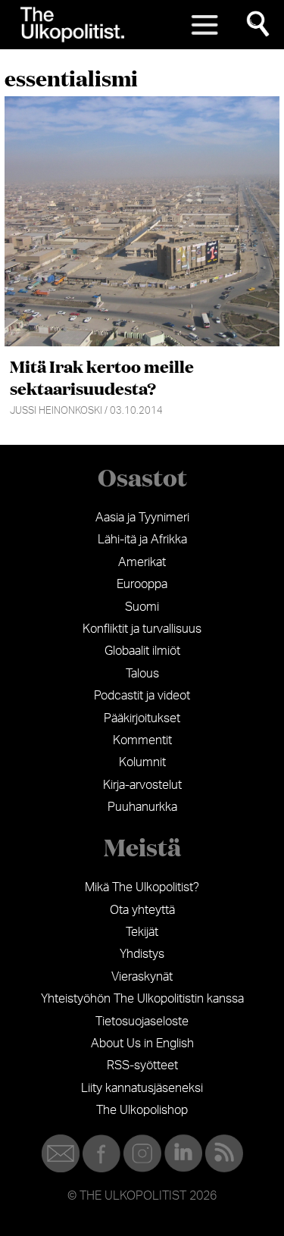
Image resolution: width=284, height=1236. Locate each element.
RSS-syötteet (142, 1065)
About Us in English (142, 1043)
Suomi (142, 607)
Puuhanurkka (142, 807)
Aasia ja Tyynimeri (142, 518)
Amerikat (142, 562)
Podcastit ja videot (142, 696)
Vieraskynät (142, 977)
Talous (142, 674)
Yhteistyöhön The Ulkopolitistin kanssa (142, 999)
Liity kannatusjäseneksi (142, 1088)
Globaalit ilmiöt (142, 651)
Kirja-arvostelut (142, 785)
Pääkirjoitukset (142, 718)
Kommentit (142, 740)
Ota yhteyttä (142, 910)
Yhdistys (142, 954)
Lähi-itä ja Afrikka (142, 540)
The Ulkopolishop (142, 1110)
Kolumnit (142, 762)
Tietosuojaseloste (142, 1021)
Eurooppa (142, 584)
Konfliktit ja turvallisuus (142, 629)
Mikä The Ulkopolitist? (142, 887)
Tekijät (142, 932)
